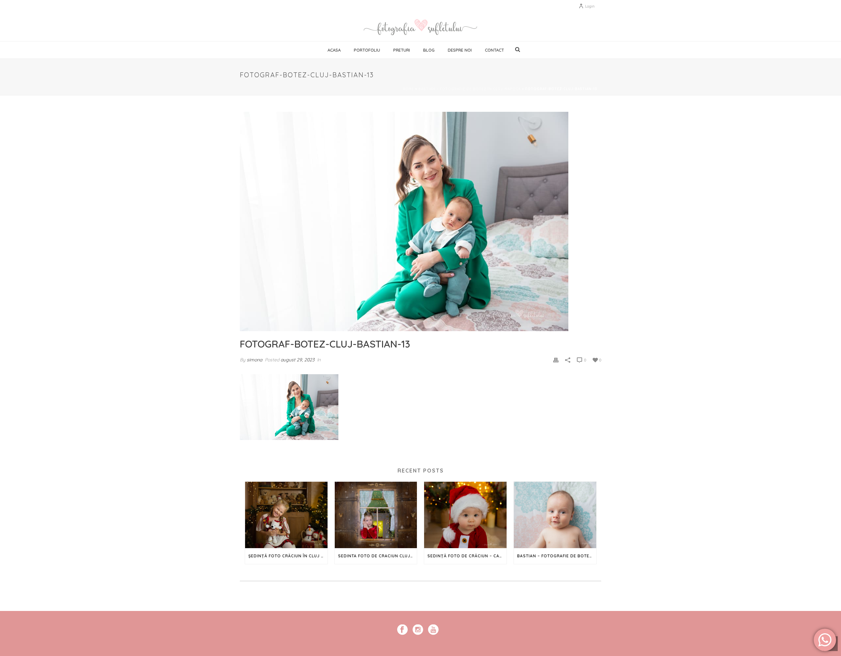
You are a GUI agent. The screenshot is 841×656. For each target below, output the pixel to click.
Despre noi (460, 50)
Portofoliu (367, 50)
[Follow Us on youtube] (433, 630)
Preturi (401, 50)
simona (254, 360)
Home (408, 89)
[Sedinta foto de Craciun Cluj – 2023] (376, 515)
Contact (494, 50)
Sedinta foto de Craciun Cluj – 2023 (377, 555)
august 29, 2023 (297, 360)
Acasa (334, 50)
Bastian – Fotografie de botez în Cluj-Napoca (470, 89)
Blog (429, 50)
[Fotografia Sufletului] (420, 26)
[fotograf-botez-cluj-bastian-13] (420, 221)
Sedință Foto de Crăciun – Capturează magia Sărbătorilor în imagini (467, 555)
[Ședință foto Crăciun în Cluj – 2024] (286, 515)
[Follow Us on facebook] (402, 630)
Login (590, 6)
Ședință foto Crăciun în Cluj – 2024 (288, 555)
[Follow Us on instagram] (418, 630)
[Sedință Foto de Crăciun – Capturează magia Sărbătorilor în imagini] (465, 515)
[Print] (555, 359)
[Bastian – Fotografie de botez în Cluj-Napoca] (555, 515)
